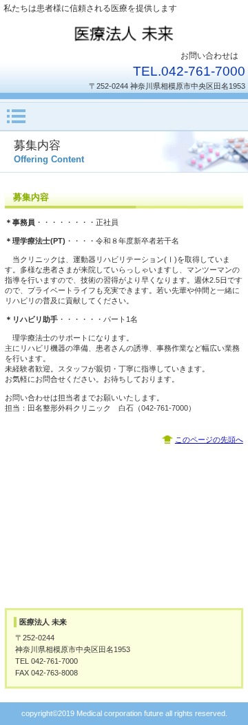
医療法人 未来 (124, 33)
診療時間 (124, 495)
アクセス (124, 569)
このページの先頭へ (209, 439)
